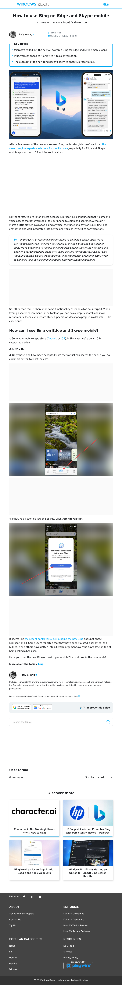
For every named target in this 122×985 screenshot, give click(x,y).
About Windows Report (21, 913)
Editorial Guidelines (73, 913)
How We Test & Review (75, 925)
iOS (63, 338)
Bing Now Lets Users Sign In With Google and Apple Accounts (34, 871)
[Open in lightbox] (61, 439)
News (12, 946)
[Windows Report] (33, 4)
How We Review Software (76, 931)
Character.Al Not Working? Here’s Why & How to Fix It (34, 831)
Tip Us (12, 925)
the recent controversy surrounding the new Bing (54, 639)
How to (13, 957)
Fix (10, 951)
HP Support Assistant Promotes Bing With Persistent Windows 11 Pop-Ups (87, 831)
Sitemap (67, 951)
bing (40, 664)
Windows (14, 969)
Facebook (24, 897)
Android (52, 338)
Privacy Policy (70, 957)
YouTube (40, 897)
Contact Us (15, 919)
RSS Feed (68, 946)
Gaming (13, 963)
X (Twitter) (32, 897)
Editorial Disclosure (73, 919)
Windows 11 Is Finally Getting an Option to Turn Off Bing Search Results (88, 873)
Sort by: (90, 777)
